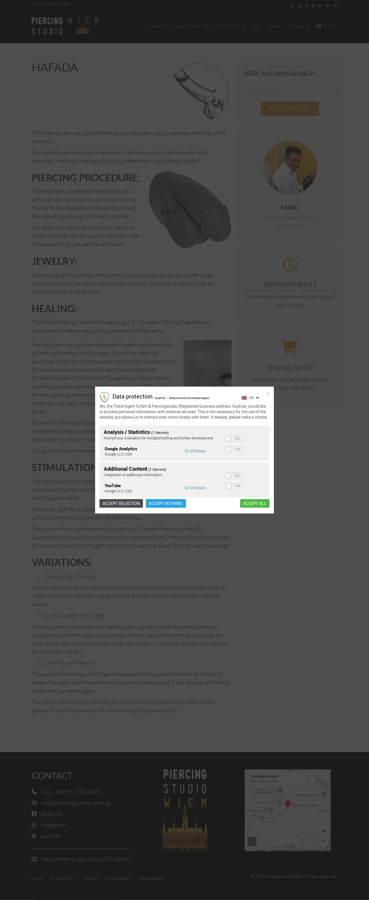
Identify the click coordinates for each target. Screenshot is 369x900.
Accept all (254, 503)
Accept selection (121, 503)
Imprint (160, 398)
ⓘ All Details (195, 450)
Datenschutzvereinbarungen (189, 398)
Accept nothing (166, 503)
